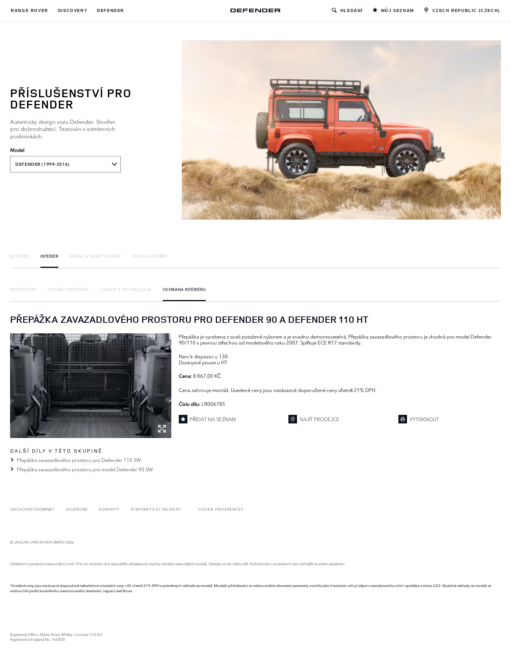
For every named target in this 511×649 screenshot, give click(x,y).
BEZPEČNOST (23, 289)
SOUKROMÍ (77, 508)
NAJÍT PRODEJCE (319, 419)
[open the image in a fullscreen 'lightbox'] (90, 385)
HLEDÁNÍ (351, 10)
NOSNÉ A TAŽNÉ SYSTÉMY (95, 256)
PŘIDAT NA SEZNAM (213, 419)
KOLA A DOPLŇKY (150, 256)
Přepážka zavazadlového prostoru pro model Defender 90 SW (85, 469)
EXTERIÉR (19, 256)
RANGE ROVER (29, 10)
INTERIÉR (49, 256)
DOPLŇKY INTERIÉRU (68, 289)
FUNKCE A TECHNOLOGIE (126, 289)
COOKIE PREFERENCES (220, 508)
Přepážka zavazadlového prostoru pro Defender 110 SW (79, 459)
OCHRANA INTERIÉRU (184, 289)
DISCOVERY (72, 10)
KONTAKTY (109, 508)
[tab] (19, 256)
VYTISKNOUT (424, 419)
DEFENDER (110, 10)
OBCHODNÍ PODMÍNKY (32, 508)
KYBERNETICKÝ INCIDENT (156, 508)
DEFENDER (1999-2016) (42, 164)
